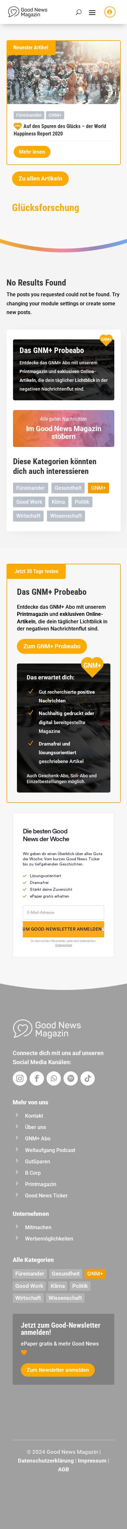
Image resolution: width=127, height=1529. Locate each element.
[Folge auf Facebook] (37, 1078)
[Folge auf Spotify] (71, 1078)
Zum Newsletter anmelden (58, 1370)
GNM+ (55, 115)
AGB (63, 1469)
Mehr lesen (32, 152)
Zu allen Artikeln (40, 178)
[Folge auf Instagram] (20, 1078)
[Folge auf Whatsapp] (54, 1078)
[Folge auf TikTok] (87, 1078)
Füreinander (29, 115)
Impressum (92, 1460)
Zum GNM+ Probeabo (51, 646)
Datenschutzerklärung (46, 1460)
